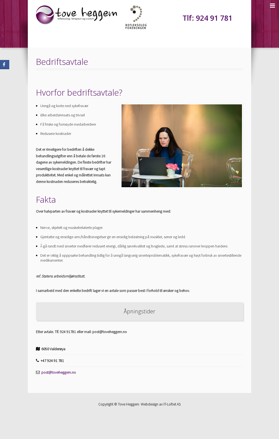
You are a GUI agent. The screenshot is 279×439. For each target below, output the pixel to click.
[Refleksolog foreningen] (136, 27)
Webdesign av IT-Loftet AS (161, 404)
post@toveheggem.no (58, 372)
